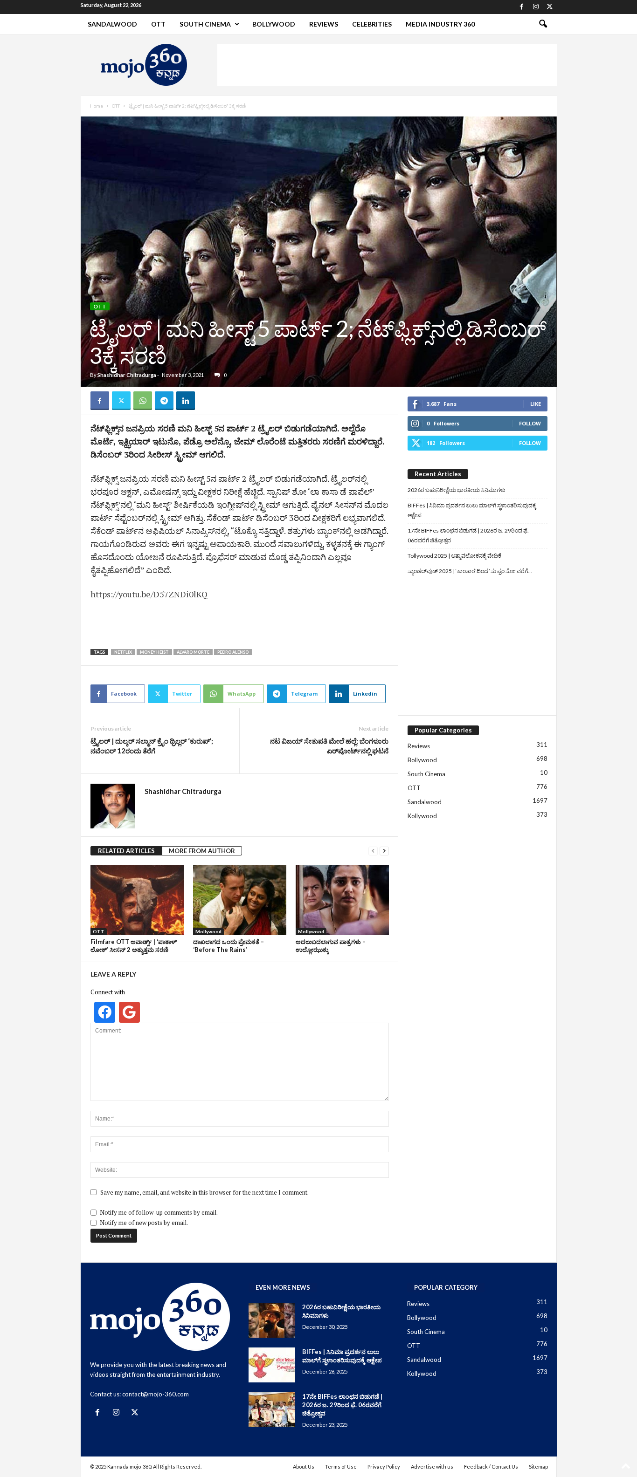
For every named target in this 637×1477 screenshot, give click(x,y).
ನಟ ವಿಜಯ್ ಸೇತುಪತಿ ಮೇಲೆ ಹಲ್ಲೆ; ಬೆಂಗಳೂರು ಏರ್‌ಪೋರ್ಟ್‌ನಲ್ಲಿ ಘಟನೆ (329, 746)
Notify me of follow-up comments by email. (159, 1212)
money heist (154, 652)
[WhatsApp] (142, 400)
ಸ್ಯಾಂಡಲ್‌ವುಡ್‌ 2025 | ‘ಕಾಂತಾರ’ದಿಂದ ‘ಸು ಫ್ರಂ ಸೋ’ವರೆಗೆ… (470, 571)
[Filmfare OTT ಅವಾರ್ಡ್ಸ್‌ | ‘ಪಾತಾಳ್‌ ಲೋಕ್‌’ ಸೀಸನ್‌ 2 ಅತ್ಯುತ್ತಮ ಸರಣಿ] (137, 900)
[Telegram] (164, 400)
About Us (303, 1466)
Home (96, 106)
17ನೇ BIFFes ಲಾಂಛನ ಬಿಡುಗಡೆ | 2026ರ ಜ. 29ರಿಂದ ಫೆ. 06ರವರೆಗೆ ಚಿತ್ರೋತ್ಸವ (468, 535)
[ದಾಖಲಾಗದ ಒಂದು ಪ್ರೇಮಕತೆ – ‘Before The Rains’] (239, 900)
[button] (543, 24)
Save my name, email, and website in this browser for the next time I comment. (204, 1192)
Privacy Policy (383, 1466)
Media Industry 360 (440, 24)
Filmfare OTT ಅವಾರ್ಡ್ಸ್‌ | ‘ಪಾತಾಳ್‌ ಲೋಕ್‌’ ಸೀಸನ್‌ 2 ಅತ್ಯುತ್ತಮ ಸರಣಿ (133, 945)
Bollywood (273, 24)
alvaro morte (193, 652)
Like (535, 403)
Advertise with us (432, 1466)
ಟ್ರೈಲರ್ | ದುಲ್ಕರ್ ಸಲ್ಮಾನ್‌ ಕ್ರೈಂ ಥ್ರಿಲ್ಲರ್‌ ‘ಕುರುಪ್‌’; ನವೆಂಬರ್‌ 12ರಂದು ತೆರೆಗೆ (151, 746)
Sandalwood (112, 24)
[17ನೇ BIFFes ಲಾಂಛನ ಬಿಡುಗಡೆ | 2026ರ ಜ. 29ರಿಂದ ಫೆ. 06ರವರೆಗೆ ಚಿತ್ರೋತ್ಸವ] (272, 1409)
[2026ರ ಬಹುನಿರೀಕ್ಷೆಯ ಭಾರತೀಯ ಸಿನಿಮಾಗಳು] (272, 1320)
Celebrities (372, 24)
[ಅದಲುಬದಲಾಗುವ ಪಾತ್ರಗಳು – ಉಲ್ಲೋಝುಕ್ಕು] (342, 900)
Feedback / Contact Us (491, 1466)
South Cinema (205, 24)
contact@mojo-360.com (155, 1394)
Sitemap (538, 1466)
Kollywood (422, 816)
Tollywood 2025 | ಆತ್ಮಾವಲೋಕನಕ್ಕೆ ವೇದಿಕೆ (454, 555)
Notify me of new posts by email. (144, 1222)
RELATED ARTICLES (126, 851)
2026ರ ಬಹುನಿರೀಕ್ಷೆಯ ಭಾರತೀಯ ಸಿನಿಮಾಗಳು (456, 489)
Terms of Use (341, 1466)
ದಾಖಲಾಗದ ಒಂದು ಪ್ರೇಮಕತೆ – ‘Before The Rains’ (228, 945)
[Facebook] (521, 7)
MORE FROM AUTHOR (202, 851)
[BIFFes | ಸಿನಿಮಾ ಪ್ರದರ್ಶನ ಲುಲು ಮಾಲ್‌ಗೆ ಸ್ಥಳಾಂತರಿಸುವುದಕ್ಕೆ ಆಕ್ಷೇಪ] (272, 1364)
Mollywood (208, 931)
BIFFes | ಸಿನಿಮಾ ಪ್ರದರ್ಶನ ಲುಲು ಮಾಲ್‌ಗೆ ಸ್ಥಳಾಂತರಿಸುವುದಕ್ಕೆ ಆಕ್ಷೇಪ (472, 510)
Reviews (323, 24)
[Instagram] (535, 7)
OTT (158, 24)
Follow (530, 423)
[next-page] (384, 851)
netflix (123, 652)
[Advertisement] (387, 65)
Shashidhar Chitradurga (126, 375)
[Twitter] (549, 7)
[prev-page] (373, 851)
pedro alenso (233, 652)
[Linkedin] (185, 400)
